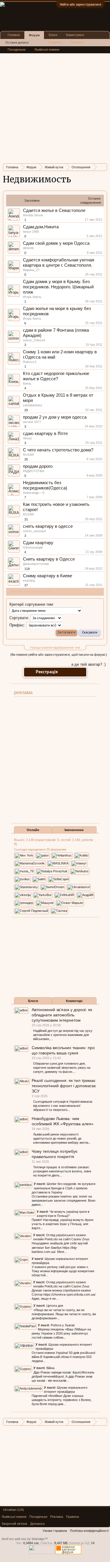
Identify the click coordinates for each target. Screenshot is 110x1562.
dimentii (28, 248)
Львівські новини (46, 49)
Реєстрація (47, 672)
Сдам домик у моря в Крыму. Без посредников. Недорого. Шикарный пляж (58, 286)
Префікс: (17, 625)
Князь (27, 383)
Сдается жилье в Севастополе (54, 210)
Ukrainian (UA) (13, 1509)
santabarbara (32, 405)
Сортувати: (19, 618)
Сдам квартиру (38, 542)
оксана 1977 (32, 422)
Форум (34, 35)
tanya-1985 (31, 231)
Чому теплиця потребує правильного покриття (54, 1154)
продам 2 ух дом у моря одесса (55, 417)
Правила (55, 42)
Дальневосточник (36, 564)
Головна (14, 35)
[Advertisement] (55, 104)
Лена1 (27, 438)
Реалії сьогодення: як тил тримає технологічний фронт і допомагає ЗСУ (64, 1085)
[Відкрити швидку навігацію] (103, 167)
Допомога (37, 1523)
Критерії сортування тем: (31, 604)
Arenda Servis (33, 215)
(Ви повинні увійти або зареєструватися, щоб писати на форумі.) (58, 654)
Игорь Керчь (32, 297)
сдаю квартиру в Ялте (45, 433)
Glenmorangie (33, 547)
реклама (23, 692)
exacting (29, 580)
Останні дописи (16, 42)
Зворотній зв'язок (14, 1523)
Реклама (76, 42)
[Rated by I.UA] (42, 1553)
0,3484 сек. (31, 1543)
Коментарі (74, 1001)
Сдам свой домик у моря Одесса (56, 243)
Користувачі (75, 35)
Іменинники (74, 830)
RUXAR (28, 454)
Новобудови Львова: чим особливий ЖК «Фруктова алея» (63, 1121)
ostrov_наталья (34, 531)
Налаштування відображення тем (55, 647)
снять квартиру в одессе (48, 526)
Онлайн (33, 830)
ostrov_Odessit (34, 340)
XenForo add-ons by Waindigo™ (24, 1539)
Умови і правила (55, 1530)
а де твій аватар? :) (88, 664)
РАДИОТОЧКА (33, 471)
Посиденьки (17, 49)
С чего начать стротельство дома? (58, 450)
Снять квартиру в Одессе (49, 559)
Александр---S (33, 492)
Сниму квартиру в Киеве (47, 575)
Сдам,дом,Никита (41, 227)
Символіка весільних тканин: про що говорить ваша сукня (63, 1050)
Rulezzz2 (29, 362)
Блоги (33, 1001)
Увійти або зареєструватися (80, 4)
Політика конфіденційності (89, 1530)
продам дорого (38, 466)
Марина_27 (31, 270)
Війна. (50, 1368)
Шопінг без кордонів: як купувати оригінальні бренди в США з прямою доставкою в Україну (63, 1188)
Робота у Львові (63, 1325)
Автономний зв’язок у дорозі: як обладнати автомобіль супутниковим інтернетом (62, 1015)
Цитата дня (54, 1305)
